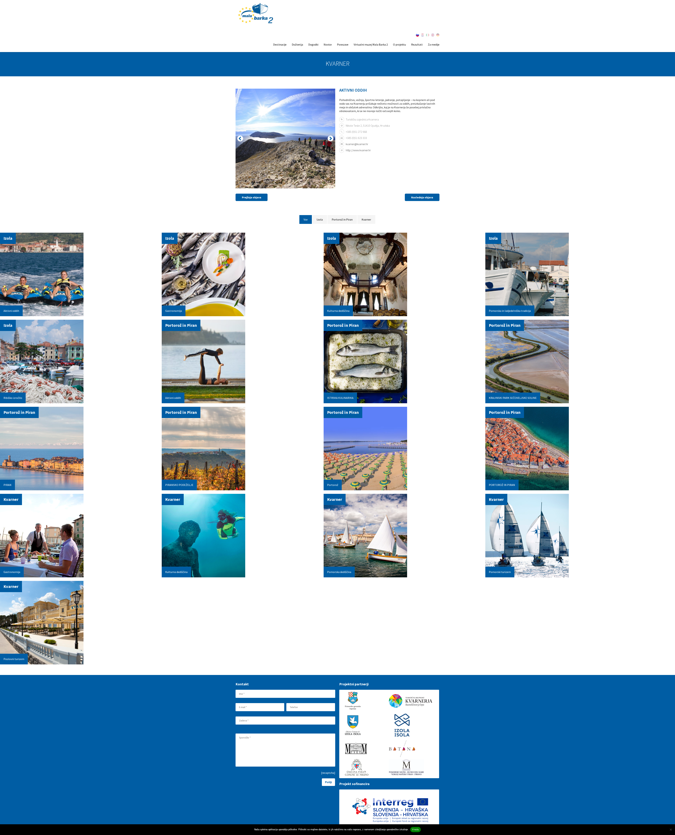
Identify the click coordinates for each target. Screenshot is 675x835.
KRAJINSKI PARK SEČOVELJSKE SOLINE (513, 398)
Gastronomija (173, 311)
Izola (320, 219)
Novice (328, 44)
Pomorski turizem (500, 572)
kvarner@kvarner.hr (357, 144)
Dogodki (313, 44)
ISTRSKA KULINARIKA (340, 398)
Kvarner (366, 219)
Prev (240, 138)
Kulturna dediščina (338, 311)
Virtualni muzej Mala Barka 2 (371, 44)
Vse (306, 219)
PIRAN (7, 485)
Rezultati (417, 44)
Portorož (332, 485)
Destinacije (280, 44)
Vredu (415, 829)
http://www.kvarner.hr (358, 150)
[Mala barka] (256, 13)
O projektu (399, 44)
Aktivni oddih (11, 311)
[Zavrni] (670, 829)
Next (330, 138)
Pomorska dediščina (339, 572)
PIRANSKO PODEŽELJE (179, 485)
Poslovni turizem (14, 659)
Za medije (433, 44)
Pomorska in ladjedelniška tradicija (510, 311)
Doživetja (297, 44)
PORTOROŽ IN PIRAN (502, 485)
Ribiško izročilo (13, 398)
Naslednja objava (422, 197)
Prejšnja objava (251, 197)
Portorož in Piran (342, 219)
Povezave (342, 44)
